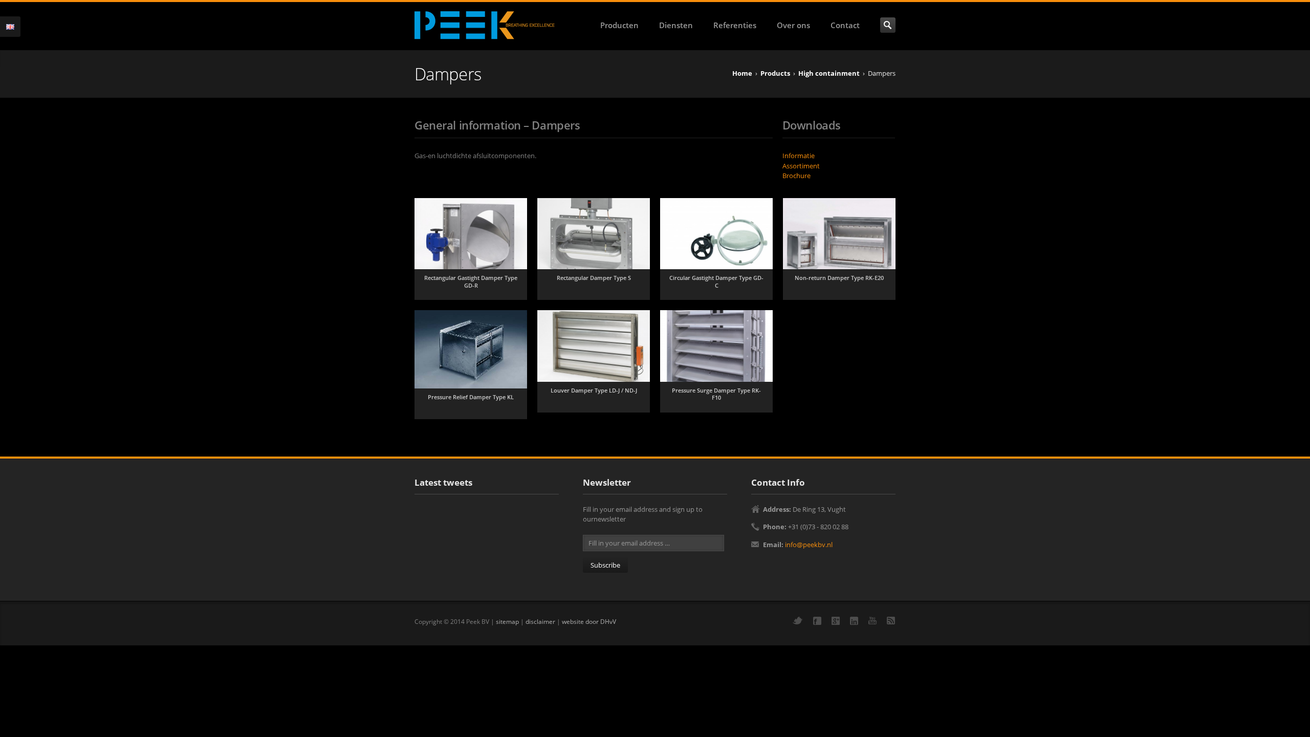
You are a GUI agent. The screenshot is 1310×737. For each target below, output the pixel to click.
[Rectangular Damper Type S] (593, 234)
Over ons (793, 25)
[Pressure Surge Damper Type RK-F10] (716, 346)
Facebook (817, 621)
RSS (891, 620)
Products (775, 73)
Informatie (798, 155)
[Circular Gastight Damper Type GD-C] (716, 234)
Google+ (836, 621)
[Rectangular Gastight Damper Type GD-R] (470, 234)
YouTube (872, 620)
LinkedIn (854, 621)
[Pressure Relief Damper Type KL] (470, 349)
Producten (619, 25)
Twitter (798, 620)
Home (742, 73)
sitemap (507, 621)
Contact (845, 25)
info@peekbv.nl (809, 544)
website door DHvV (589, 621)
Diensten (676, 25)
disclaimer (540, 621)
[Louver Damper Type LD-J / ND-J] (593, 346)
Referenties (734, 25)
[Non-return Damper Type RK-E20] (839, 234)
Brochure (796, 175)
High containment (829, 73)
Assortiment (801, 165)
